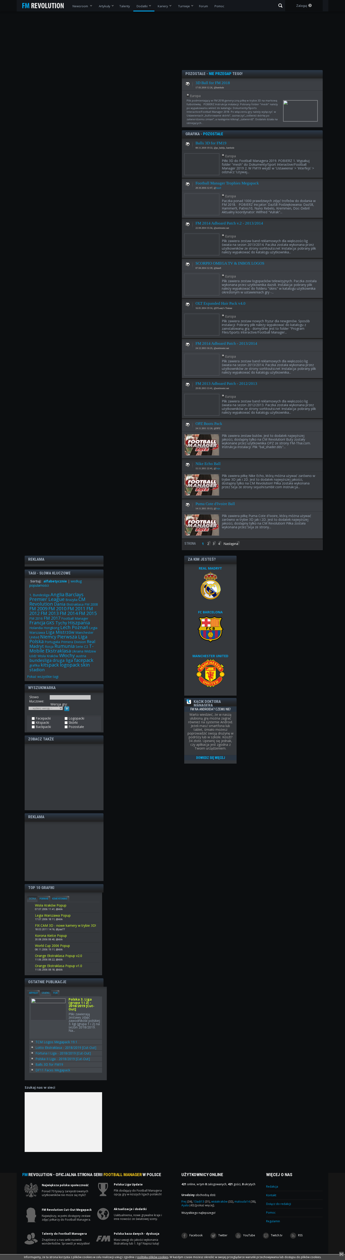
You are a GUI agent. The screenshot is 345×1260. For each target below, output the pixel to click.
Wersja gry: (58, 704)
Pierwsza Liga (72, 637)
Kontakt (271, 1195)
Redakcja (272, 1187)
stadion (37, 669)
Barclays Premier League (56, 596)
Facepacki (43, 718)
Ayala (187, 1205)
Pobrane (43, 898)
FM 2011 (76, 608)
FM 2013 (50, 613)
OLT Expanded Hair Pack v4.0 (220, 303)
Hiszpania (79, 622)
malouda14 (244, 1202)
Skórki (73, 722)
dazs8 (218, 188)
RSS (300, 1235)
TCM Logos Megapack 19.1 (56, 1042)
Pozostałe (187, 82)
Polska (36, 641)
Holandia (36, 628)
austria (81, 656)
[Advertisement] (64, 777)
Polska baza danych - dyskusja (136, 1234)
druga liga (63, 660)
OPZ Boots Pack (209, 423)
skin (85, 665)
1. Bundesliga (39, 595)
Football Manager (74, 618)
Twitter (222, 1235)
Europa (195, 96)
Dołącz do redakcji (278, 1204)
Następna (230, 543)
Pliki (55, 992)
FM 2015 (88, 613)
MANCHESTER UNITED (210, 656)
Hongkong (51, 628)
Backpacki (43, 727)
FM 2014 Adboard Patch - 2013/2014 (226, 343)
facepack (83, 660)
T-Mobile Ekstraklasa (61, 648)
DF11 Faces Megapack (52, 1070)
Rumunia (64, 646)
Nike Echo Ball (208, 463)
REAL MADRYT (210, 568)
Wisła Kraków (48, 656)
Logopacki (76, 718)
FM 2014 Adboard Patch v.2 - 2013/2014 (229, 223)
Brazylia (71, 599)
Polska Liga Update (128, 1184)
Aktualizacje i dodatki (130, 1209)
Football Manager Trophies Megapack (227, 183)
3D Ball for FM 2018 (213, 83)
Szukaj (280, 5)
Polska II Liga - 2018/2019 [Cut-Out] (62, 1059)
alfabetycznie (55, 581)
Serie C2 (82, 646)
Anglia (57, 594)
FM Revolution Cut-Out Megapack (67, 1210)
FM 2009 (38, 608)
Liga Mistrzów (60, 632)
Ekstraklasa (75, 604)
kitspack (50, 665)
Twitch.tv (276, 1235)
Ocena (32, 898)
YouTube (248, 1235)
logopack (70, 665)
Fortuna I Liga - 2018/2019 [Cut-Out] (63, 1053)
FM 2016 (36, 618)
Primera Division (73, 642)
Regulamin (273, 1221)
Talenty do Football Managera (64, 1234)
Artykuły (33, 992)
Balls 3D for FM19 (211, 143)
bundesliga (40, 660)
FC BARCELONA (210, 612)
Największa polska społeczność (65, 1185)
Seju (218, 468)
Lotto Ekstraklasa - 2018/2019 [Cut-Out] (65, 1047)
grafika (34, 665)
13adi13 (201, 1202)
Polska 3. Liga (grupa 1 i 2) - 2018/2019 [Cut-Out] (81, 1004)
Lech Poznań (74, 627)
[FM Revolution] (45, 5)
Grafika (45, 992)
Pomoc (271, 1213)
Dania (59, 604)
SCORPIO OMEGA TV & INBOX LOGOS (230, 263)
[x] (341, 1254)
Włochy (67, 655)
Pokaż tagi (42, 676)
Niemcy (48, 637)
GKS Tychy (56, 623)
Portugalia (52, 642)
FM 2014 (69, 613)
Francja (37, 622)
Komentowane (59, 898)
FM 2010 (57, 608)
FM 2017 (52, 618)
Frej (186, 1202)
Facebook (196, 1235)
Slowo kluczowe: (36, 699)
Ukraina (77, 651)
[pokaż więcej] (204, 1205)
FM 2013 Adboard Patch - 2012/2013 (226, 383)
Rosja (49, 646)
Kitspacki (42, 722)
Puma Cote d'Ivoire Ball (215, 504)
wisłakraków (222, 1202)
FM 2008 (91, 604)
